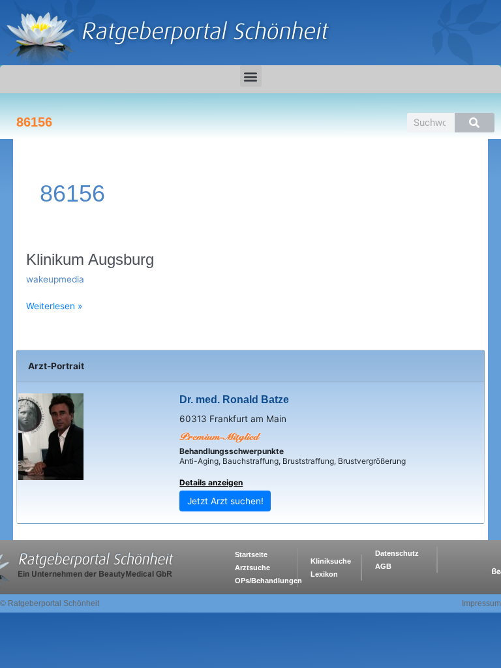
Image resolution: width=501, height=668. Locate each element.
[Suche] (474, 122)
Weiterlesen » (54, 305)
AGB (383, 566)
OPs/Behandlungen (268, 580)
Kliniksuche (331, 561)
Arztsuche (252, 567)
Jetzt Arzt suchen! (225, 501)
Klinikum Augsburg (90, 259)
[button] (251, 76)
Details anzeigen (211, 482)
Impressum (481, 603)
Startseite (251, 554)
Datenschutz (397, 553)
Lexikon (324, 574)
